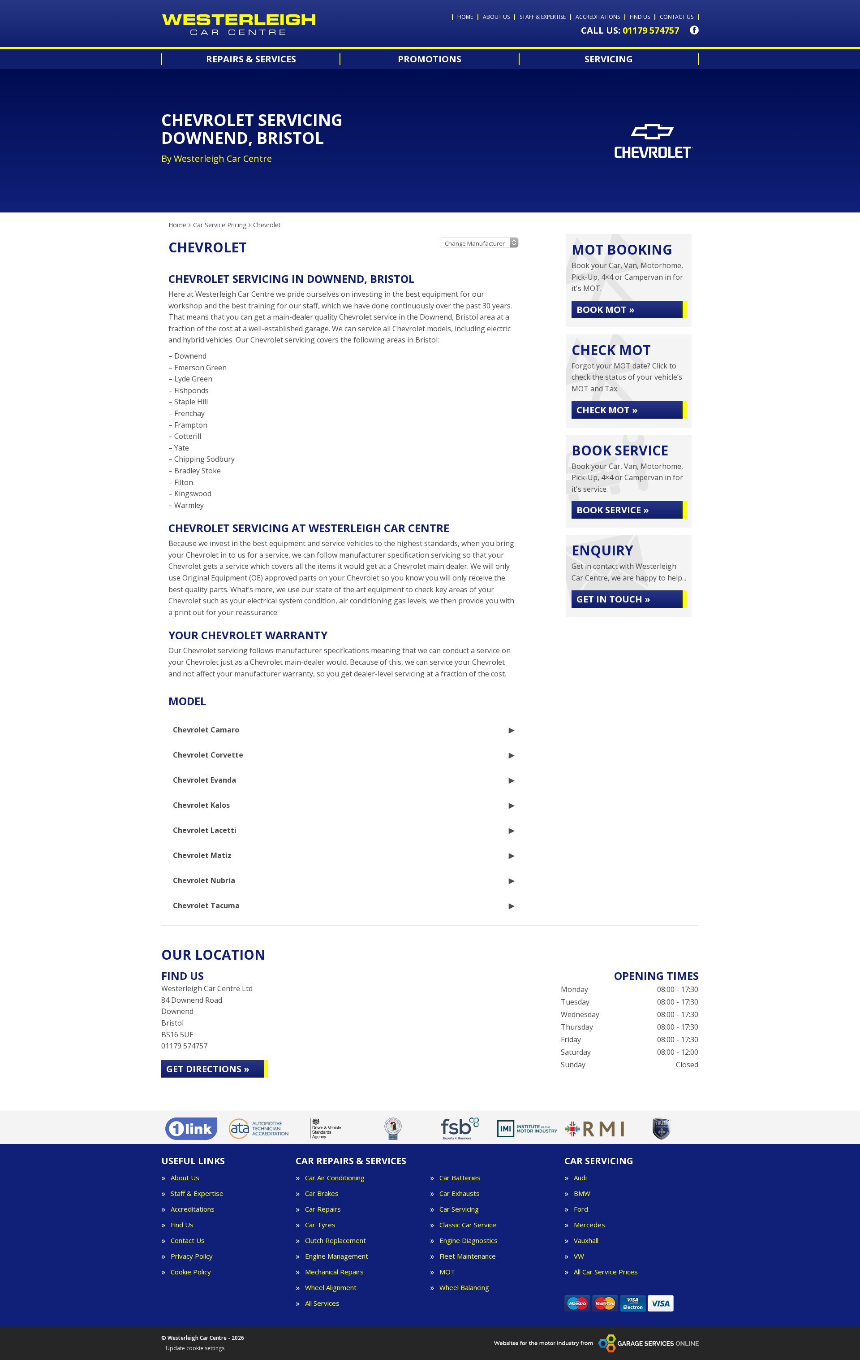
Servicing (609, 59)
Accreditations (193, 1209)
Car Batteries (460, 1177)
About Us (185, 1177)
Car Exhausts (459, 1193)
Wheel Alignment (331, 1287)
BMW (582, 1193)
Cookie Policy (191, 1272)
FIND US (640, 17)
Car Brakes (322, 1193)
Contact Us (188, 1240)
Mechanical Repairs (334, 1272)
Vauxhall (586, 1240)
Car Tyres (320, 1224)
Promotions (429, 59)
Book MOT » (605, 309)
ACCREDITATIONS (598, 17)
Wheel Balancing (464, 1287)
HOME (465, 17)
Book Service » (612, 510)
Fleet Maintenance (467, 1256)
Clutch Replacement (335, 1240)
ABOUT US (496, 17)
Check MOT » (607, 410)
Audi (580, 1177)
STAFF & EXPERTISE (543, 17)
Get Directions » (207, 1069)
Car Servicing (459, 1209)
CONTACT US (676, 17)
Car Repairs (323, 1209)
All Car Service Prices (606, 1272)
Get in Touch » (613, 599)
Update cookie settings (195, 1348)
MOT (447, 1272)
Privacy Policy (192, 1256)
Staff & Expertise (197, 1193)
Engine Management (336, 1256)
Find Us (182, 1224)
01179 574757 (630, 30)
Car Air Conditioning (335, 1177)
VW (579, 1256)
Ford (581, 1209)
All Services (322, 1303)
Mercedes (589, 1224)
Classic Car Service (467, 1224)
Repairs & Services (251, 59)
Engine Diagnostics (468, 1240)
